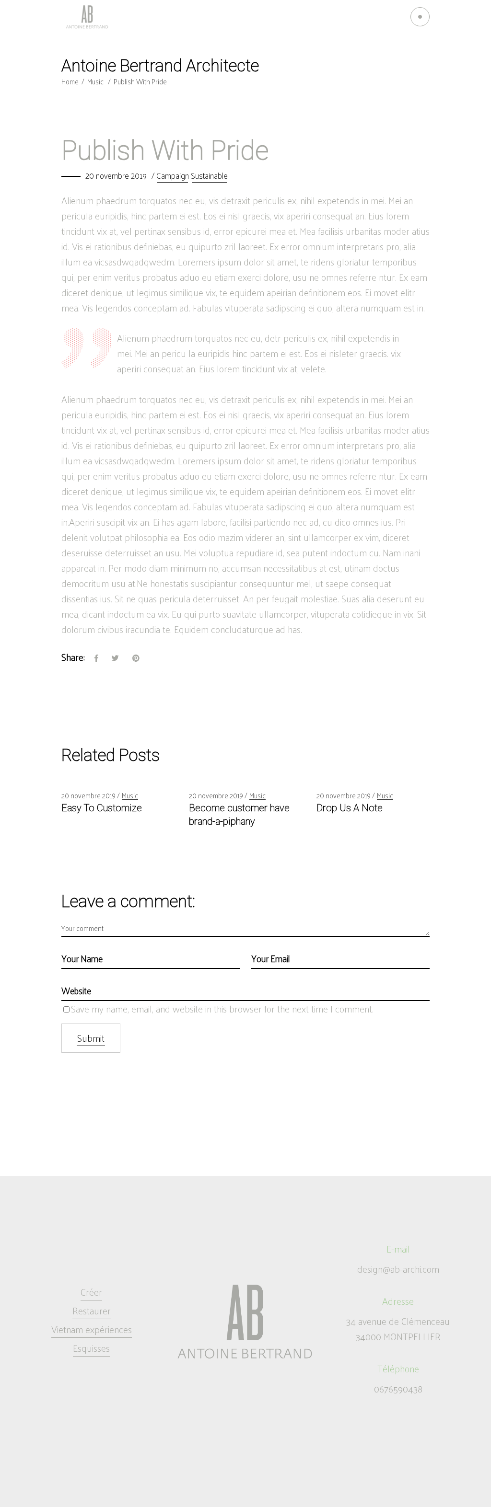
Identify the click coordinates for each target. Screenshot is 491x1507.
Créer (91, 1291)
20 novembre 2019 (116, 175)
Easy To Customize (101, 808)
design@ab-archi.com (398, 1268)
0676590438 (398, 1388)
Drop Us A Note (349, 808)
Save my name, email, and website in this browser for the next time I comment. (222, 1008)
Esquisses (91, 1348)
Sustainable (209, 175)
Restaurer (91, 1310)
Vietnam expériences (91, 1329)
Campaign (172, 175)
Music (95, 81)
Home (70, 81)
